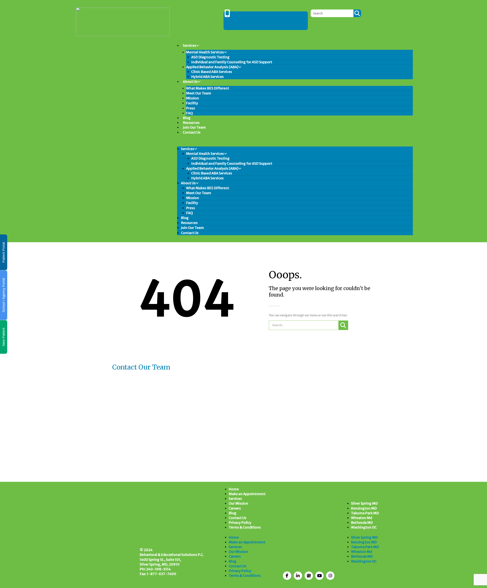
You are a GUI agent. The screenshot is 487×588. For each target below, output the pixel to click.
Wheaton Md (361, 518)
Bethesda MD (362, 522)
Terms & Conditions (245, 527)
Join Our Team (194, 127)
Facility (192, 103)
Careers (235, 508)
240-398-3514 (265, 20)
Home (234, 489)
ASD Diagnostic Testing (210, 57)
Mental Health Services (205, 52)
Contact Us (192, 132)
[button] (295, 142)
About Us (190, 81)
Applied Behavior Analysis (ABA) (212, 67)
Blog (187, 118)
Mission (192, 98)
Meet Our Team (198, 93)
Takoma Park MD (365, 513)
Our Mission (238, 503)
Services (189, 45)
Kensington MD (364, 508)
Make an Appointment (247, 494)
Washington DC (364, 527)
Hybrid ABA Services (207, 76)
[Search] (357, 13)
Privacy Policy (240, 522)
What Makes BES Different (207, 88)
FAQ (189, 113)
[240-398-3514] (227, 13)
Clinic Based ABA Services (211, 72)
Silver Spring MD (364, 503)
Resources (191, 122)
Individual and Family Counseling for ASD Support (231, 62)
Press (190, 108)
